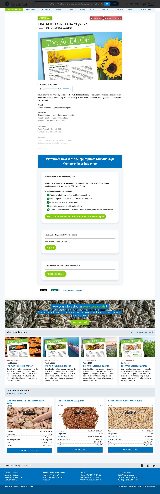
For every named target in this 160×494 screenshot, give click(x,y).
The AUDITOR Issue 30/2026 (20, 366)
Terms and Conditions (13, 477)
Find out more (79, 322)
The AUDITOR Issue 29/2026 (58, 366)
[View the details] (29, 418)
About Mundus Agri (13, 466)
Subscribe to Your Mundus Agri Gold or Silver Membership (74, 216)
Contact (27, 466)
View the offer (29, 450)
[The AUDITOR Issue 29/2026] (61, 347)
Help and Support (12, 472)
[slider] (50, 89)
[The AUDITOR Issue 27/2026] (137, 347)
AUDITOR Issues (44, 18)
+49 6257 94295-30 (93, 475)
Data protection (11, 480)
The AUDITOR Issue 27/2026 (134, 366)
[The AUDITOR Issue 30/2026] (23, 347)
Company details (11, 475)
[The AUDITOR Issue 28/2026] (99, 347)
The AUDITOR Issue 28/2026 (96, 366)
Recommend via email (74, 290)
